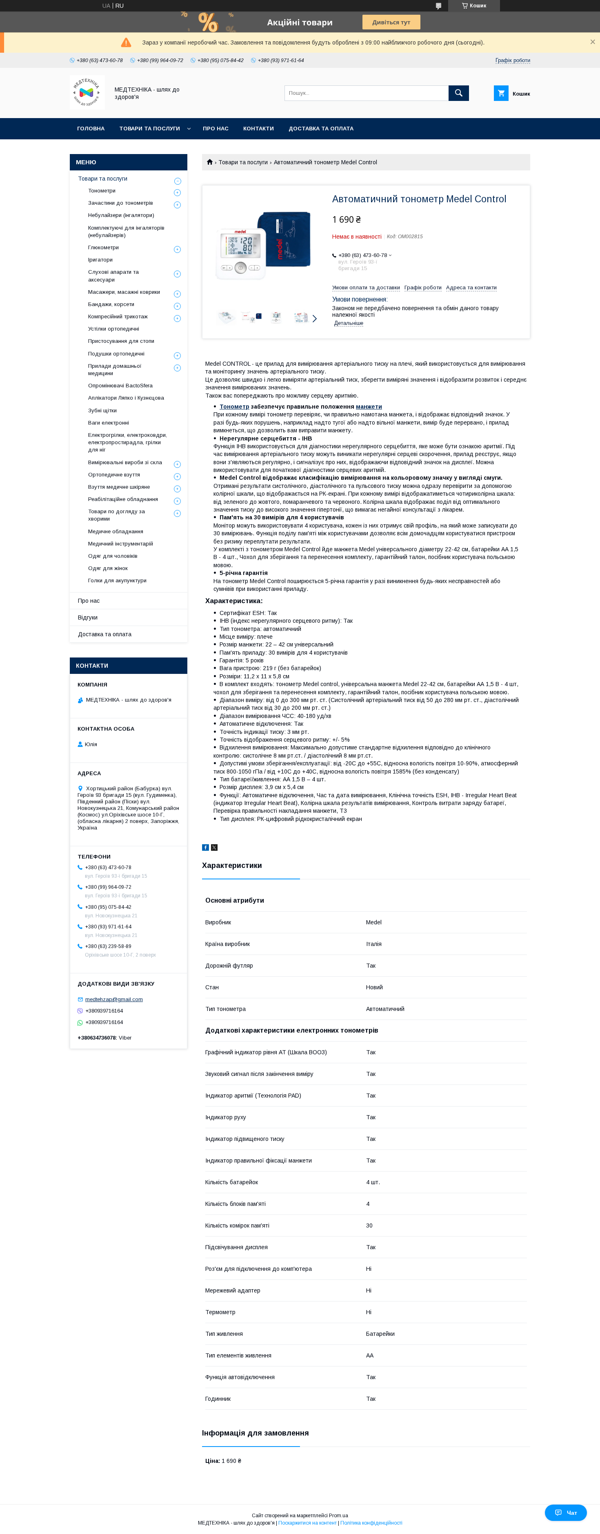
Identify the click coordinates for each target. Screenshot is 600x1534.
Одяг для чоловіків (113, 556)
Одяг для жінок (108, 568)
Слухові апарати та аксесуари (113, 275)
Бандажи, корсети (111, 304)
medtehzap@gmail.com (114, 999)
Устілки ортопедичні (113, 329)
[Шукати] (459, 93)
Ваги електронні (108, 423)
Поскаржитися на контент (307, 1523)
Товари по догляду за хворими (116, 515)
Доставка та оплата (321, 128)
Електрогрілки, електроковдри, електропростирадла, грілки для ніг (127, 442)
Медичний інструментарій (120, 544)
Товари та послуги (149, 128)
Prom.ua (338, 1515)
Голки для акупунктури (117, 580)
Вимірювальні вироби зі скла (125, 462)
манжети (369, 406)
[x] (214, 848)
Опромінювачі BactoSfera (120, 385)
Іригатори (100, 260)
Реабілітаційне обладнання (123, 499)
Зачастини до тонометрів (120, 203)
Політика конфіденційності (371, 1523)
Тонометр (234, 406)
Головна (90, 128)
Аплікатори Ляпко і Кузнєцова (126, 398)
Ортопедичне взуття (114, 475)
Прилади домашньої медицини (115, 369)
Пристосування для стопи (121, 341)
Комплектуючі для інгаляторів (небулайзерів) (126, 231)
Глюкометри (103, 247)
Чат (572, 1512)
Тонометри (102, 191)
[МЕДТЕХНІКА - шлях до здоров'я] (87, 107)
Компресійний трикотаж (118, 316)
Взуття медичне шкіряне (119, 487)
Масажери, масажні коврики (124, 292)
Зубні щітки (102, 410)
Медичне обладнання (115, 531)
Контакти (258, 128)
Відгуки (88, 617)
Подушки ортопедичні (116, 354)
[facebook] (205, 848)
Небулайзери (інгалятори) (121, 215)
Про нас (216, 128)
